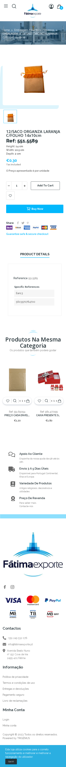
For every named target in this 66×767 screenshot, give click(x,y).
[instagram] (12, 587)
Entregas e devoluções (16, 688)
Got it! (11, 761)
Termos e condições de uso (19, 682)
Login (6, 719)
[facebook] (5, 587)
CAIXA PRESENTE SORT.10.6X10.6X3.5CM (49, 415)
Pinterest (27, 223)
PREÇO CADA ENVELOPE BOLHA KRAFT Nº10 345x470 (17, 415)
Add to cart (45, 185)
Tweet (22, 223)
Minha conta (9, 725)
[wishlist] (8, 400)
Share (17, 223)
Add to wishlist (10, 195)
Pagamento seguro (13, 694)
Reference (20, 278)
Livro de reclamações (15, 700)
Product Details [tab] (34, 254)
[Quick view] (14, 400)
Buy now (37, 208)
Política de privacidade (15, 676)
